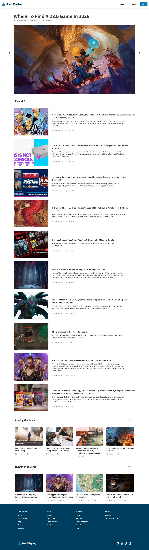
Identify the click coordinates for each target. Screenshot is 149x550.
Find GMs (134, 4)
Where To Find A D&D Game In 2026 (51, 16)
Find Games (122, 4)
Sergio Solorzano (21, 20)
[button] (10, 53)
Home (144, 4)
